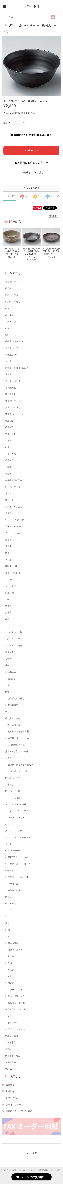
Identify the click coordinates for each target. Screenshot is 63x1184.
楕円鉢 (8, 288)
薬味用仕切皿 (11, 566)
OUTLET (9, 1068)
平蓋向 (8, 473)
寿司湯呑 (9, 652)
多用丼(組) (10, 592)
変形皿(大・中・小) (14, 414)
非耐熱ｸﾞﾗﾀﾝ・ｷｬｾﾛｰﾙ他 (19, 863)
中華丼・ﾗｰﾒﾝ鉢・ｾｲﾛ (18, 877)
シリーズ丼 (10, 586)
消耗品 (8, 1049)
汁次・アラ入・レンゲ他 (16, 751)
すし (10, 976)
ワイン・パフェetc (17, 1029)
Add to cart (31, 150)
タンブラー (13, 1022)
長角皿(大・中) (12, 354)
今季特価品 (10, 1062)
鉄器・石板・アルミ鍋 (15, 1009)
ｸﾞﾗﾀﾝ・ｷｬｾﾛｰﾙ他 (13, 850)
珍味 (7, 334)
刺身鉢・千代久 (12, 301)
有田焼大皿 (10, 387)
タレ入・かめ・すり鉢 (15, 804)
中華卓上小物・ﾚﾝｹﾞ (17, 890)
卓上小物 (9, 546)
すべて (11, 196)
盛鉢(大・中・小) (13, 282)
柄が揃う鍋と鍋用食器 (18, 731)
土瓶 (7, 685)
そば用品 (9, 559)
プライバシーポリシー (17, 1104)
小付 (7, 328)
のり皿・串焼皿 (12, 381)
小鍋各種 (9, 758)
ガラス (8, 1016)
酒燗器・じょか (12, 513)
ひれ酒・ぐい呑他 (13, 506)
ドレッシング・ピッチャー (17, 837)
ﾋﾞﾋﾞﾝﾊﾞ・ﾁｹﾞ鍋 (12, 791)
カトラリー (10, 910)
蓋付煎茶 (12, 678)
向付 (7, 308)
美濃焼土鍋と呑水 (16, 744)
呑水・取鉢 (10, 460)
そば (10, 963)
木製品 (8, 897)
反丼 (7, 599)
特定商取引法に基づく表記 (19, 1111)
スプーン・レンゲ (13, 830)
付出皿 (8, 361)
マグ (10, 824)
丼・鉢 (11, 956)
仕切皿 (8, 374)
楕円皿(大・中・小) (14, 348)
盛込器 (11, 982)
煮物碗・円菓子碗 (13, 480)
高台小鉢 (9, 315)
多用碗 (8, 612)
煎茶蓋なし (13, 672)
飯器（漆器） (14, 943)
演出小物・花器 (12, 1055)
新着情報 (10, 1091)
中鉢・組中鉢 (11, 295)
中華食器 (9, 870)
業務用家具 (10, 1042)
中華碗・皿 (13, 883)
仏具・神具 (10, 903)
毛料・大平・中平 (13, 639)
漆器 (7, 923)
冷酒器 (8, 493)
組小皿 (8, 440)
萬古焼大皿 (10, 394)
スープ (8, 844)
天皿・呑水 (10, 453)
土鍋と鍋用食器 (12, 725)
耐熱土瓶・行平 (12, 777)
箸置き (8, 539)
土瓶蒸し (9, 784)
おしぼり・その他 (16, 1002)
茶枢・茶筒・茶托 (16, 996)
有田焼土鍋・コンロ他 (18, 738)
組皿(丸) (9, 420)
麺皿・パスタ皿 (12, 572)
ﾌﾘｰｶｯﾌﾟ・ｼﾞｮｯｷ (12, 533)
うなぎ (11, 969)
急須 (7, 692)
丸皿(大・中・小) (13, 401)
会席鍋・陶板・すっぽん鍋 (20, 764)
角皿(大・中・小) (13, 407)
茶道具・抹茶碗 (12, 718)
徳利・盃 (9, 500)
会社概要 (10, 1085)
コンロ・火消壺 (12, 797)
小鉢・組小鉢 (11, 321)
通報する (52, 216)
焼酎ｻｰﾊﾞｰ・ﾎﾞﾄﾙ (13, 526)
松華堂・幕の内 (15, 949)
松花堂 (8, 467)
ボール (8, 579)
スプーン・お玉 (15, 989)
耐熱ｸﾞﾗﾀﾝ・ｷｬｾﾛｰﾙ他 (18, 857)
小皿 (7, 447)
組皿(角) (9, 427)
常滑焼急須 (13, 705)
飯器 (7, 619)
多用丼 (8, 606)
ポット (8, 711)
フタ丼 (8, 625)
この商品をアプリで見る (31, 172)
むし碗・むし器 (12, 487)
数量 (5, 123)
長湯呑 (8, 658)
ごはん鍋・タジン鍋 (17, 771)
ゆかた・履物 (11, 1035)
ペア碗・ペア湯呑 (13, 645)
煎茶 (7, 665)
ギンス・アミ (11, 916)
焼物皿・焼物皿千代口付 (16, 367)
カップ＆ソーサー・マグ (16, 811)
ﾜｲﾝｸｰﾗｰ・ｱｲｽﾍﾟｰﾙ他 (14, 520)
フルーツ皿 (10, 434)
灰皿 (7, 553)
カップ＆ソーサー (16, 817)
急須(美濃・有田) (16, 698)
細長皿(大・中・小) (14, 341)
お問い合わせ (12, 1098)
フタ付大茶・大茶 (13, 632)
